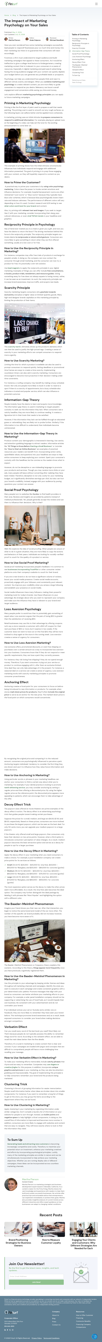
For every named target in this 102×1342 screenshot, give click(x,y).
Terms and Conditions (51, 1338)
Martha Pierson (30, 1179)
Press (54, 1322)
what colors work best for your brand (20, 206)
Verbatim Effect (78, 70)
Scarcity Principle (78, 48)
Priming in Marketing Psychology (79, 40)
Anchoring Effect (78, 59)
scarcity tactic (14, 347)
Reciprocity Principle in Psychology (80, 44)
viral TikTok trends (35, 216)
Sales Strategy (77, 82)
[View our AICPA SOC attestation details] (95, 1336)
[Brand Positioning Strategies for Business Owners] (18, 1229)
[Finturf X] (10, 1330)
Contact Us (56, 1325)
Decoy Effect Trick (78, 62)
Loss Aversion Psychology (81, 57)
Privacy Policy (37, 1338)
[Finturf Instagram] (12, 1330)
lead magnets (14, 268)
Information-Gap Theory (81, 51)
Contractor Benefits (83, 1321)
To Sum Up (76, 75)
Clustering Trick (78, 73)
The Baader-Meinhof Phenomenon (79, 66)
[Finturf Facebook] (7, 1330)
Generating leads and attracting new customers (28, 1144)
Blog (53, 1318)
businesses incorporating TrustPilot (23, 569)
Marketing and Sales (78, 80)
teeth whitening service (14, 787)
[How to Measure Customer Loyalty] (51, 1229)
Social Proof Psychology (80, 54)
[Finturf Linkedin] (5, 1330)
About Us (55, 1315)
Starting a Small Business (41, 446)
